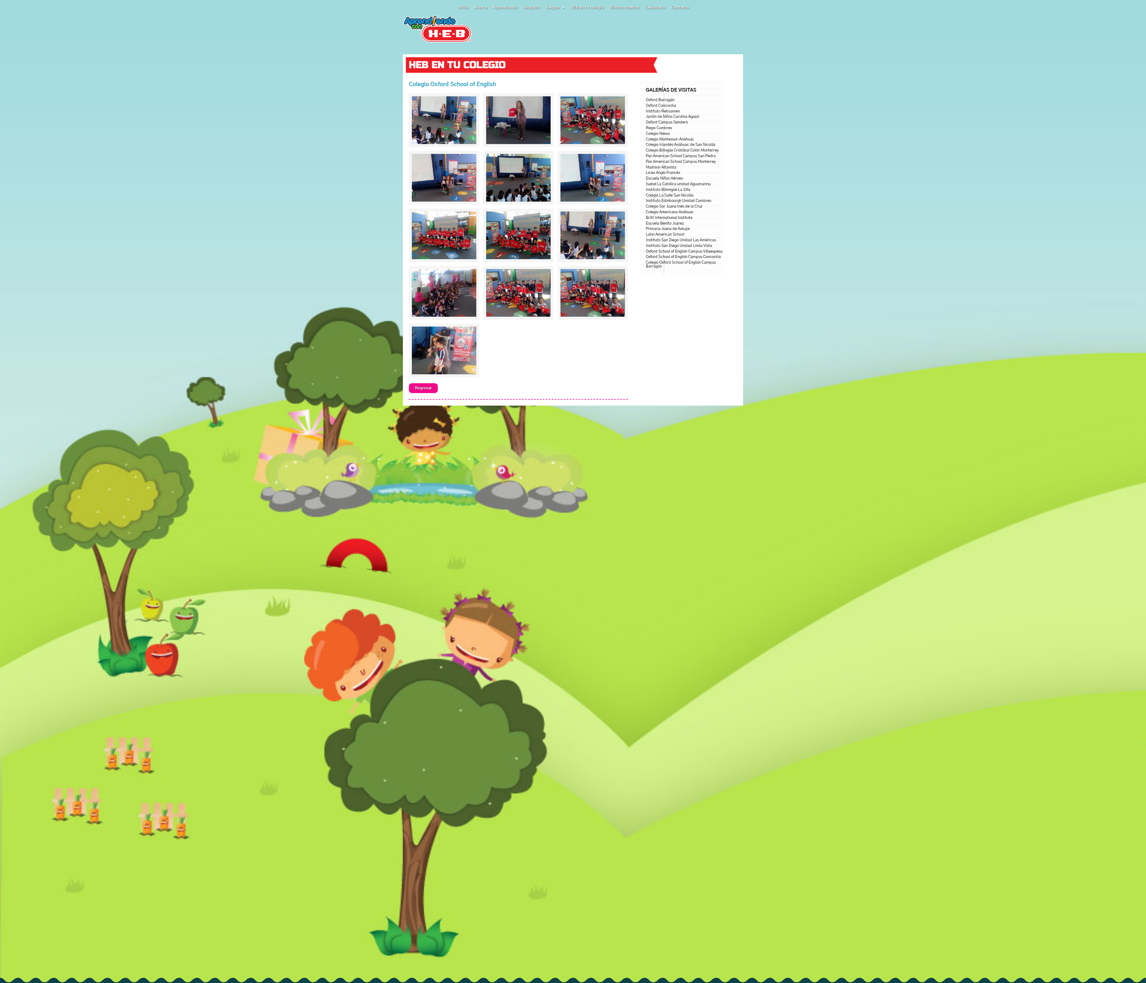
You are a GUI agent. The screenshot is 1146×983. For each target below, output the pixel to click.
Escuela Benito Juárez (665, 223)
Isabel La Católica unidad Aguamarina (678, 184)
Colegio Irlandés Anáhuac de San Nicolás (680, 145)
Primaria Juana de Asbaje (668, 229)
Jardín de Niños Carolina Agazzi (672, 117)
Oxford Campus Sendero (667, 122)
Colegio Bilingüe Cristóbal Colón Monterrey (682, 150)
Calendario (655, 8)
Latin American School (665, 235)
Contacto (679, 8)
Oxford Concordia (661, 106)
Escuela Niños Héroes (664, 178)
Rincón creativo (624, 8)
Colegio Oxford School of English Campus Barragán (681, 264)
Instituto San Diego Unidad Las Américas (681, 240)
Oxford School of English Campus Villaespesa (684, 252)
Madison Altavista (661, 167)
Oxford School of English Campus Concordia (683, 257)
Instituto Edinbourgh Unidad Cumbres (678, 201)
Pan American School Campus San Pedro (681, 156)
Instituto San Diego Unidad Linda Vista (679, 246)
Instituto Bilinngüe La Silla (668, 190)
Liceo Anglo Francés (663, 173)
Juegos (552, 8)
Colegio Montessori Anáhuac (670, 139)
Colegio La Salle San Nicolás (670, 195)
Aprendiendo (505, 8)
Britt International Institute (669, 218)
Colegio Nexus (658, 134)
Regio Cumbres (659, 128)
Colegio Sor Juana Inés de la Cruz (674, 206)
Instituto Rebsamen (663, 111)
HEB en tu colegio (587, 8)
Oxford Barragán (660, 100)
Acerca (480, 8)
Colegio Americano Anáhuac (670, 212)
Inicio (463, 8)
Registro (531, 8)
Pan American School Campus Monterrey (681, 162)
